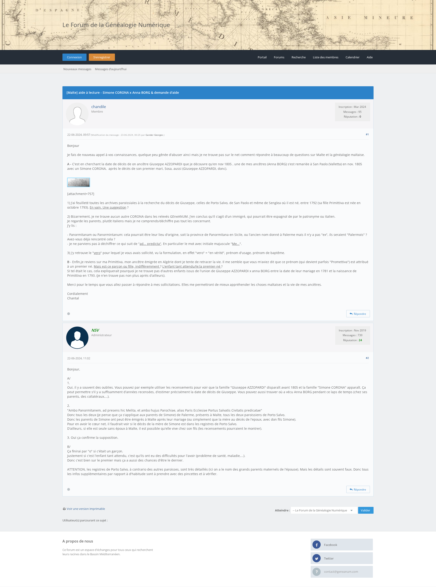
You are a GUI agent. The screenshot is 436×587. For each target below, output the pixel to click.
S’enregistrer (101, 57)
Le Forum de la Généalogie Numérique (116, 25)
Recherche (299, 57)
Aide (370, 57)
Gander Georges (154, 134)
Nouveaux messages (77, 69)
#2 (367, 358)
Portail (262, 57)
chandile (98, 106)
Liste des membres (325, 57)
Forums (279, 57)
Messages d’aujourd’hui (110, 69)
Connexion (74, 57)
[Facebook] (316, 545)
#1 (367, 134)
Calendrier (352, 57)
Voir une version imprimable (86, 509)
